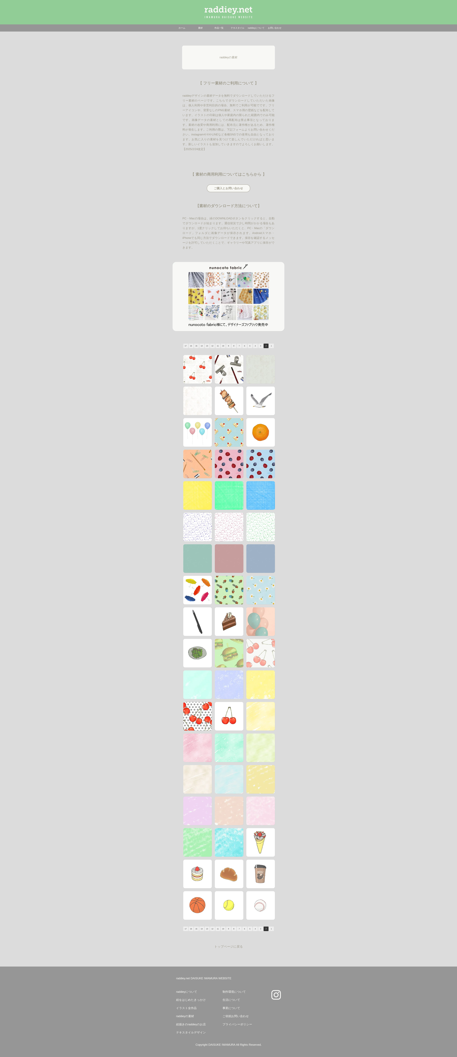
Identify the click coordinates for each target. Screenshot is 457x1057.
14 (202, 346)
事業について (231, 1008)
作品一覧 (219, 28)
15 (196, 346)
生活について (231, 999)
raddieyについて (256, 28)
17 (186, 346)
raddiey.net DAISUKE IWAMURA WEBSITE (203, 978)
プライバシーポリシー (237, 1024)
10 (223, 346)
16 (191, 346)
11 (218, 346)
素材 (200, 28)
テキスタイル (237, 28)
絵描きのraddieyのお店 (191, 1024)
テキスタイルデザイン (191, 1032)
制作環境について (234, 991)
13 (207, 346)
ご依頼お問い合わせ (236, 1016)
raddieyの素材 (185, 1016)
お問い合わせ (274, 28)
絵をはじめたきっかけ (191, 999)
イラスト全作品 (186, 1008)
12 (212, 346)
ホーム (182, 28)
